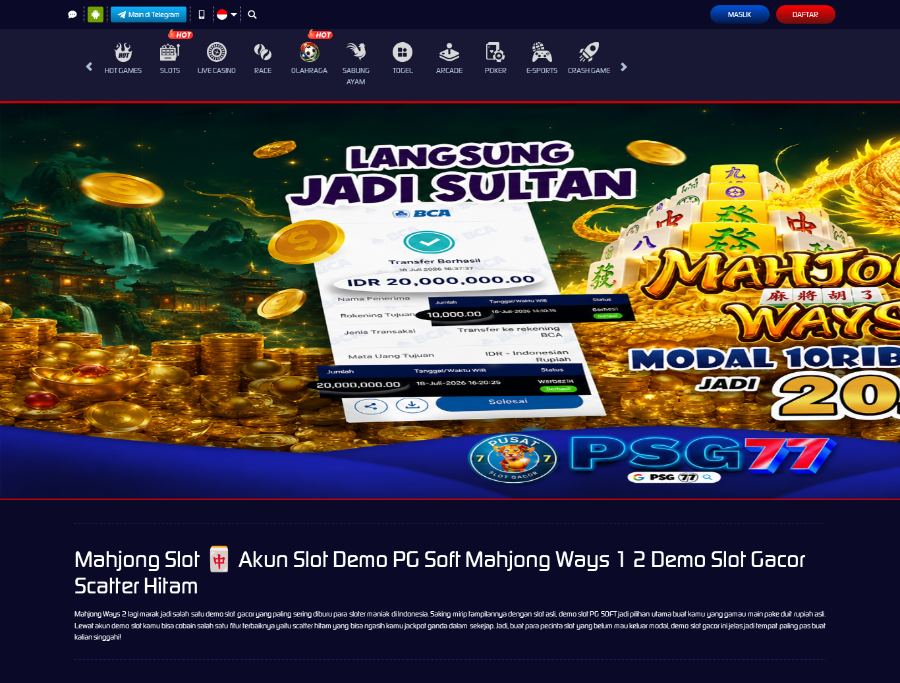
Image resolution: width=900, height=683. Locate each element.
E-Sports (541, 70)
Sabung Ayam (356, 76)
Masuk (739, 14)
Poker (496, 70)
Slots (170, 70)
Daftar (805, 14)
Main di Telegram (154, 14)
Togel (403, 70)
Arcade (449, 70)
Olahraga (309, 70)
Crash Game (589, 70)
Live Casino (217, 70)
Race (262, 70)
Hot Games (123, 70)
